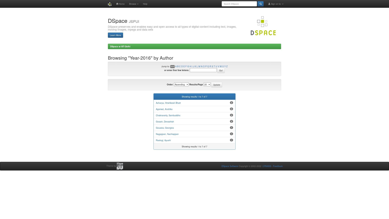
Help (145, 3)
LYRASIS (267, 166)
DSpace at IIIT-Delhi (120, 46)
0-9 (172, 66)
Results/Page (196, 84)
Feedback (278, 166)
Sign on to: (276, 3)
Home (121, 3)
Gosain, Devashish (165, 121)
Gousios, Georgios (165, 127)
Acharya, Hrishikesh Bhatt (168, 102)
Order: (170, 84)
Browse (133, 3)
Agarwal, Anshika (164, 109)
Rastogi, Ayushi (163, 140)
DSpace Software (230, 166)
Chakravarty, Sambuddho (168, 115)
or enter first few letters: (176, 70)
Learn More (115, 35)
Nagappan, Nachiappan (167, 134)
